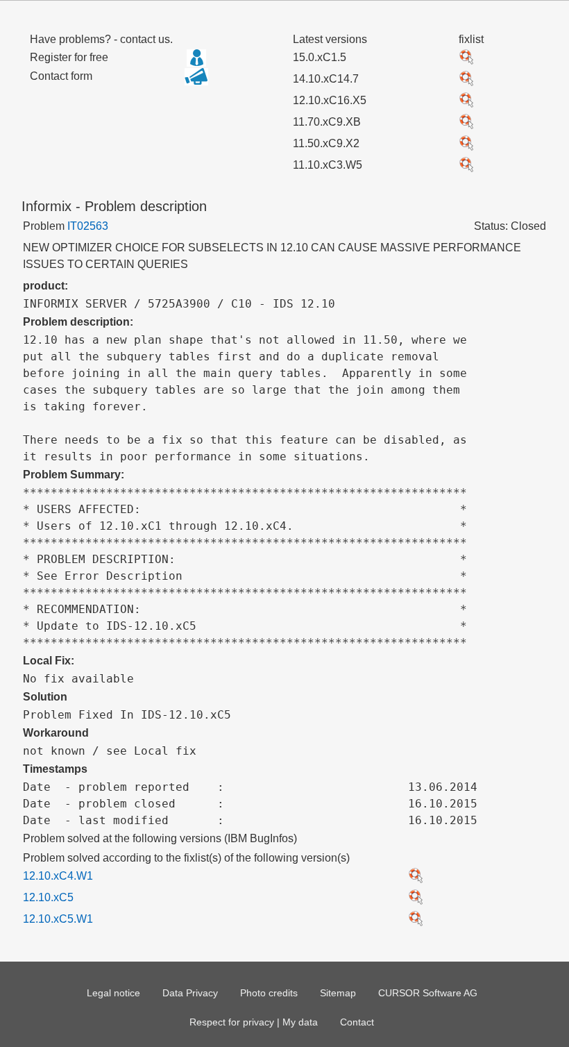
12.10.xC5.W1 (58, 919)
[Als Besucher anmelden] (196, 57)
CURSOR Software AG (427, 992)
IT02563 (87, 226)
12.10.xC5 (48, 897)
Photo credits (269, 992)
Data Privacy (190, 992)
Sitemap (338, 992)
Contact (357, 1022)
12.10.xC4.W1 (58, 876)
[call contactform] (196, 81)
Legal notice (113, 992)
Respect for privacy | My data (253, 1022)
